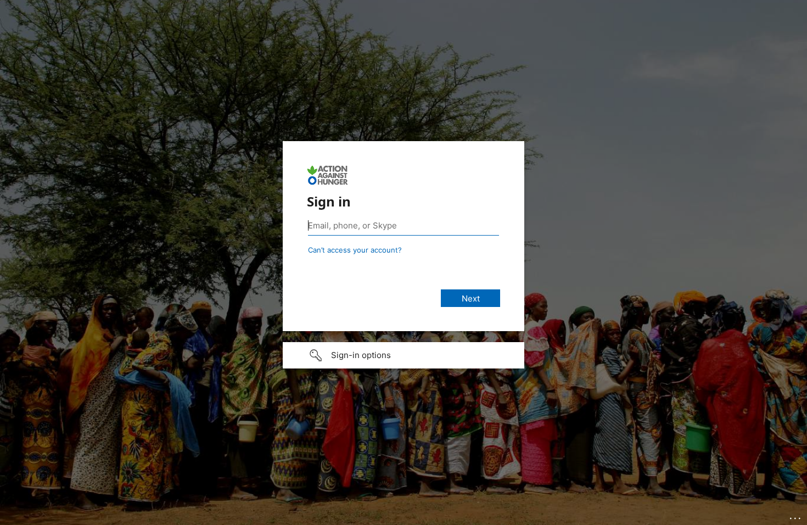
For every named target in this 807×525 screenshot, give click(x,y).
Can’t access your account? (355, 249)
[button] (403, 355)
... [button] (796, 515)
